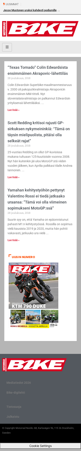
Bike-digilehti (15, 392)
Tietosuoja (13, 406)
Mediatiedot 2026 (18, 382)
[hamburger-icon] (7, 47)
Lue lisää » (13, 110)
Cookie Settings (40, 446)
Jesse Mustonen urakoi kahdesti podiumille (30, 10)
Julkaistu (12, 416)
